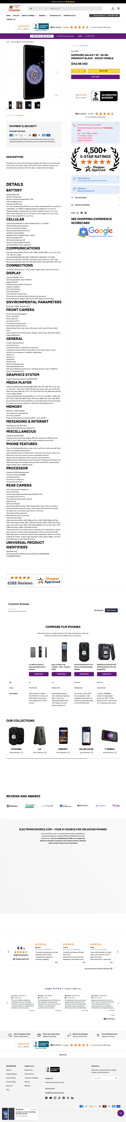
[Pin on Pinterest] (86, 213)
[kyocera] (16, 736)
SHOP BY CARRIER (28, 15)
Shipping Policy (11, 1074)
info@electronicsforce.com (54, 1092)
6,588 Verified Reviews (20, 955)
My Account (29, 1070)
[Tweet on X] (78, 213)
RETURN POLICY (55, 15)
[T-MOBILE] (110, 736)
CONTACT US (10, 19)
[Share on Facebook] (82, 213)
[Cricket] (63, 736)
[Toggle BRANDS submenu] (47, 15)
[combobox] (65, 8)
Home (7, 42)
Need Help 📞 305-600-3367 (42, 36)
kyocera (16, 749)
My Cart (27, 1082)
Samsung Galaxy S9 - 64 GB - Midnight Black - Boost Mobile (23, 42)
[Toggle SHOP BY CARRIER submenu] (36, 15)
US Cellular (86, 749)
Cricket (63, 749)
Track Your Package (31, 1078)
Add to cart (104, 71)
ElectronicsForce (14, 1115)
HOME (8, 15)
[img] (21, 952)
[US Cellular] (86, 736)
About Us (9, 1086)
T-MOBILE (110, 749)
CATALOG (16, 15)
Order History (29, 1074)
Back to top (63, 1055)
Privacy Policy (11, 1082)
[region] (63, 1003)
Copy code (90, 36)
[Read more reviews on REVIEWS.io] (109, 1019)
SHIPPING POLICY (70, 15)
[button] (118, 8)
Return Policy (11, 1078)
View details (38, 674)
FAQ (7, 1090)
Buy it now (95, 77)
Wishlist (27, 1086)
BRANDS (42, 15)
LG (39, 749)
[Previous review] (8, 951)
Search (8, 1070)
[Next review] (117, 951)
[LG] (40, 736)
